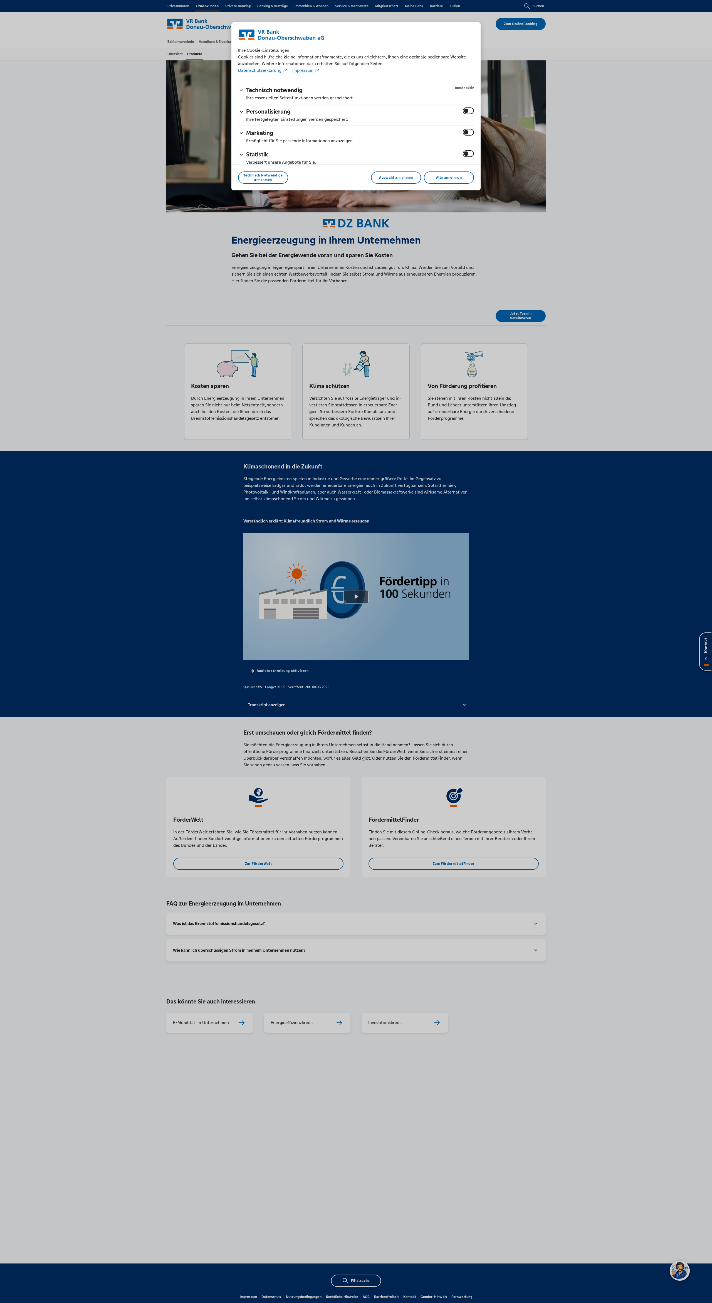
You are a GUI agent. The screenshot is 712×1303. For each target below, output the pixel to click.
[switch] (468, 110)
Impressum (303, 70)
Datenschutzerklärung (260, 70)
